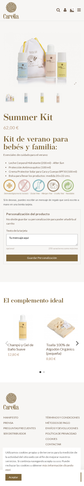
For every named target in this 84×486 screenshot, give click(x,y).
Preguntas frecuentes (19, 428)
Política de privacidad (60, 433)
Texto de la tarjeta (16, 230)
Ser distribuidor (14, 433)
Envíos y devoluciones (61, 428)
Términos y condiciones (62, 417)
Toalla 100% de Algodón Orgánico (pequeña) (60, 349)
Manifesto (10, 417)
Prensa (8, 422)
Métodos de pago (57, 422)
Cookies (51, 439)
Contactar (53, 444)
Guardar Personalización (42, 257)
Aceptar (13, 477)
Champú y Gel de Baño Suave (20, 347)
